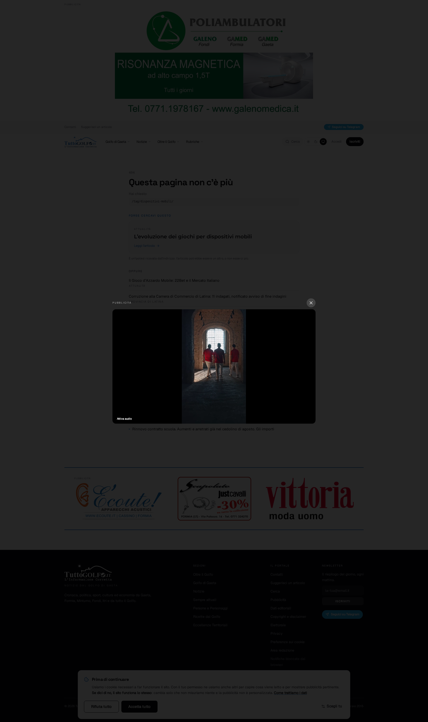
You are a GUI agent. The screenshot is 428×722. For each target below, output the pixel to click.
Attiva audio (124, 418)
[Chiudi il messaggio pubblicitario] (311, 302)
